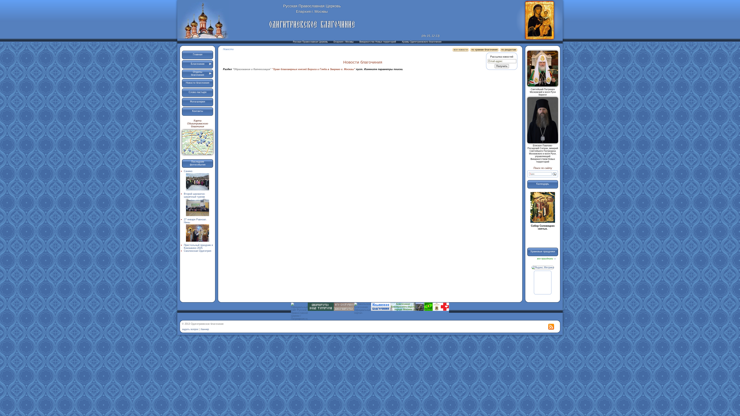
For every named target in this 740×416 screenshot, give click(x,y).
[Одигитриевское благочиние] (312, 24)
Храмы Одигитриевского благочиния (421, 41)
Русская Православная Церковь (310, 41)
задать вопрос (190, 329)
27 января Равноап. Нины (195, 221)
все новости (461, 49)
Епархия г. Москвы (344, 41)
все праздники (545, 258)
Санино (188, 171)
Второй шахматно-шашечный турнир (194, 195)
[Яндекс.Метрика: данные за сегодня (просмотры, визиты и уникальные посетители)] (542, 267)
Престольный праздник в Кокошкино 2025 (198, 246)
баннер (205, 329)
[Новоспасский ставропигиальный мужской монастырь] (419, 310)
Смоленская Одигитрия (197, 250)
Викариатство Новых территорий (377, 41)
